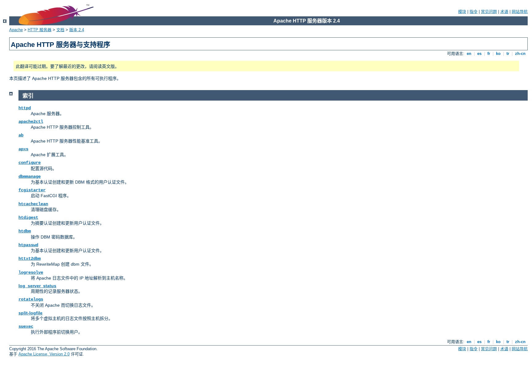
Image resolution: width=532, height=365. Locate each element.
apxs (23, 149)
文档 (60, 29)
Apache (16, 29)
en (469, 53)
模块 (462, 11)
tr (507, 53)
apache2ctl (30, 121)
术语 (504, 11)
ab (20, 135)
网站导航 (520, 11)
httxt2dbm (29, 258)
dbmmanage (29, 176)
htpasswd (28, 245)
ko (498, 53)
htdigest (28, 217)
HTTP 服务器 (39, 29)
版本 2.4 (76, 29)
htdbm (24, 231)
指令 (474, 11)
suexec (25, 326)
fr (488, 53)
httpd (24, 108)
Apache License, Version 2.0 (44, 354)
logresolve (30, 272)
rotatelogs (30, 299)
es (479, 53)
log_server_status (37, 285)
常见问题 (489, 11)
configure (29, 162)
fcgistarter (32, 190)
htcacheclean (33, 203)
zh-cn (520, 53)
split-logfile (30, 312)
